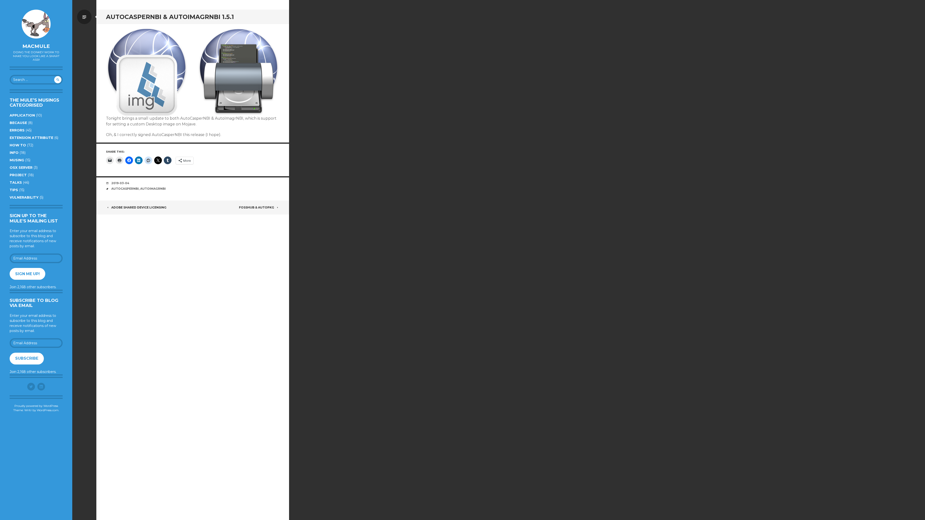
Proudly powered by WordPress (36, 406)
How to (18, 145)
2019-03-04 (120, 183)
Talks (16, 182)
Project (18, 175)
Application (22, 115)
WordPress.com (48, 410)
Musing (17, 160)
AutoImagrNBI (153, 188)
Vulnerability (24, 197)
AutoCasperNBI (125, 188)
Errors (17, 130)
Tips (14, 190)
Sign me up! (27, 274)
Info (14, 152)
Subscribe (26, 358)
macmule (36, 46)
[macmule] (36, 24)
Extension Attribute (31, 138)
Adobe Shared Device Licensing (138, 207)
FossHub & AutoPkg (256, 207)
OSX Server (21, 167)
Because (18, 123)
